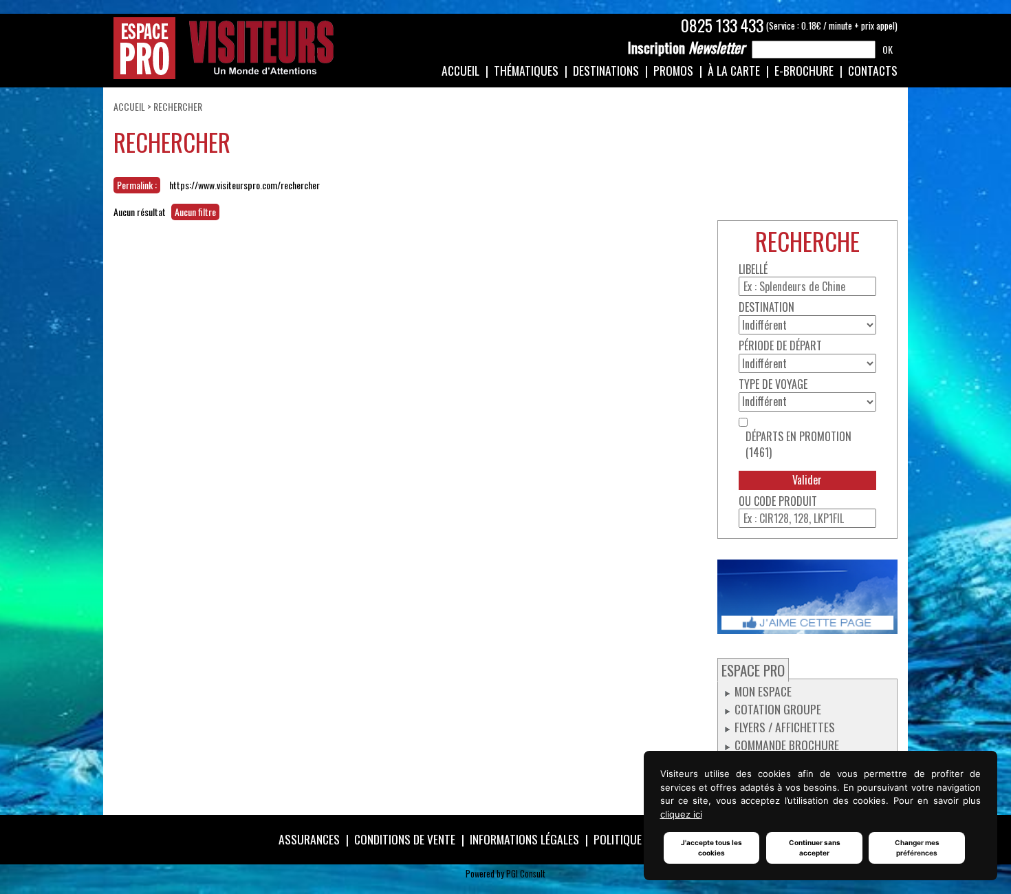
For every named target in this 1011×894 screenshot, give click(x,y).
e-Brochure (804, 70)
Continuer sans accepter (814, 847)
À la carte (734, 70)
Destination (766, 307)
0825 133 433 (722, 25)
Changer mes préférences (917, 847)
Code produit (785, 501)
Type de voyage (773, 384)
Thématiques (526, 70)
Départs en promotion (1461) (798, 444)
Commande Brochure (787, 745)
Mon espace (763, 691)
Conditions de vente (404, 839)
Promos (673, 70)
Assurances (309, 839)
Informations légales (524, 839)
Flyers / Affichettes (785, 727)
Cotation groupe (778, 709)
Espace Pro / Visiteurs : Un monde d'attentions (223, 48)
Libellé (753, 269)
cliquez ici (681, 814)
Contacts (873, 70)
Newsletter (686, 47)
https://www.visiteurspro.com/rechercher (244, 185)
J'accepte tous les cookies (711, 847)
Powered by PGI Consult (505, 873)
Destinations (606, 70)
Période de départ (780, 346)
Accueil (460, 70)
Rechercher (177, 106)
